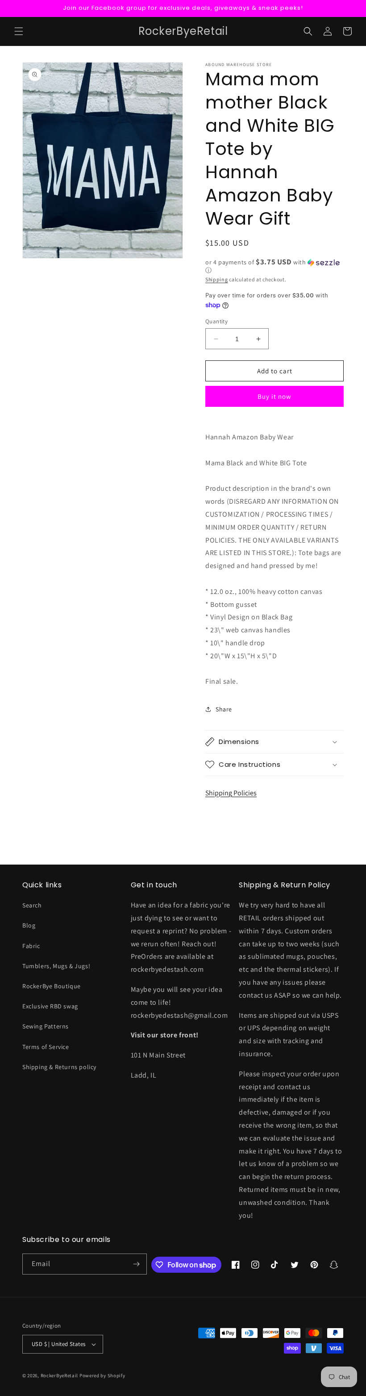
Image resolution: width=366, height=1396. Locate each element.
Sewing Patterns (45, 1026)
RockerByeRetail (60, 1375)
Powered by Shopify (102, 1375)
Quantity (216, 321)
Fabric (31, 946)
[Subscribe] (136, 1264)
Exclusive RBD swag (50, 1006)
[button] (19, 31)
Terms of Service (45, 1047)
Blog (28, 925)
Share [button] (224, 709)
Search (32, 905)
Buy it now (274, 396)
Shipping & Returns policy (59, 1067)
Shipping (216, 279)
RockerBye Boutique (51, 986)
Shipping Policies (231, 793)
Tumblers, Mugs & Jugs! (56, 966)
